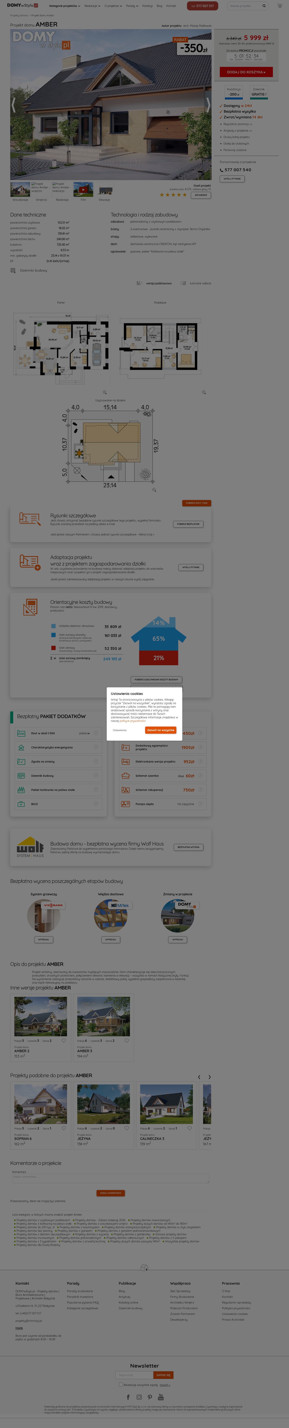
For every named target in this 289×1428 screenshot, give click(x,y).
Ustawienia (119, 730)
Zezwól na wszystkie (160, 730)
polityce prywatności (133, 721)
